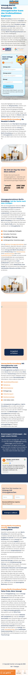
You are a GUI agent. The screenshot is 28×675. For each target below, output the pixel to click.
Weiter (8, 86)
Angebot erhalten (14, 352)
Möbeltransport (8, 394)
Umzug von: (7, 67)
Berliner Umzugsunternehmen (14, 244)
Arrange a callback (10, 512)
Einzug (5, 79)
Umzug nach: (7, 73)
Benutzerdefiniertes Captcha (11, 502)
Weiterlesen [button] (5, 472)
